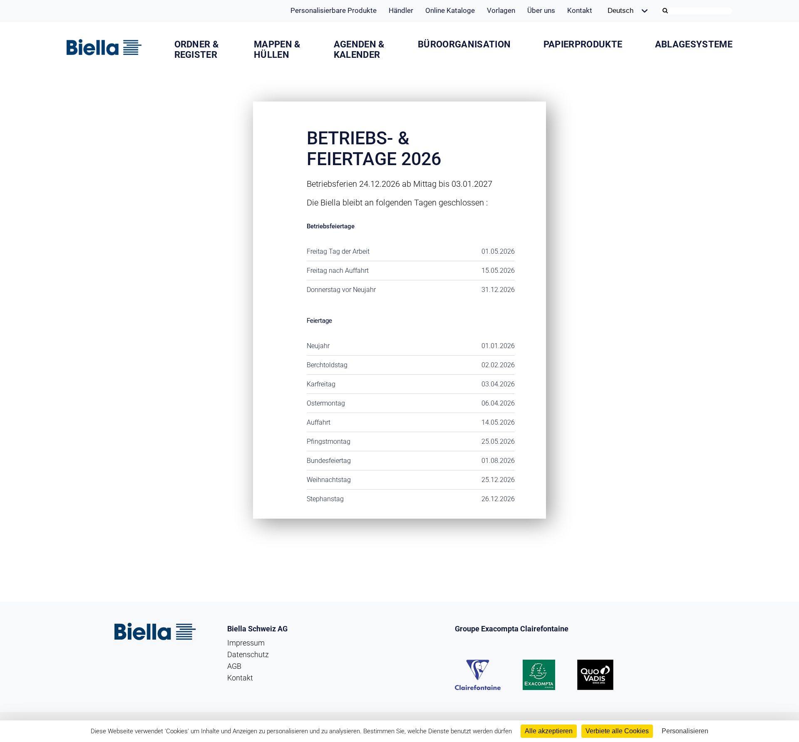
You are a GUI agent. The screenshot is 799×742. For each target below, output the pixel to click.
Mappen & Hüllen (277, 49)
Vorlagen (501, 10)
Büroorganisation (464, 44)
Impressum (246, 642)
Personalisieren (685, 731)
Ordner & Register (196, 49)
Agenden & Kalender (359, 49)
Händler (401, 10)
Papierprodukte (582, 44)
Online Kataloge (450, 10)
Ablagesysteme (693, 44)
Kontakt (579, 10)
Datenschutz (248, 654)
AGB (234, 666)
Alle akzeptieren (549, 731)
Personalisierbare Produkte (333, 10)
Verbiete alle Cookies (617, 731)
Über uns (541, 10)
